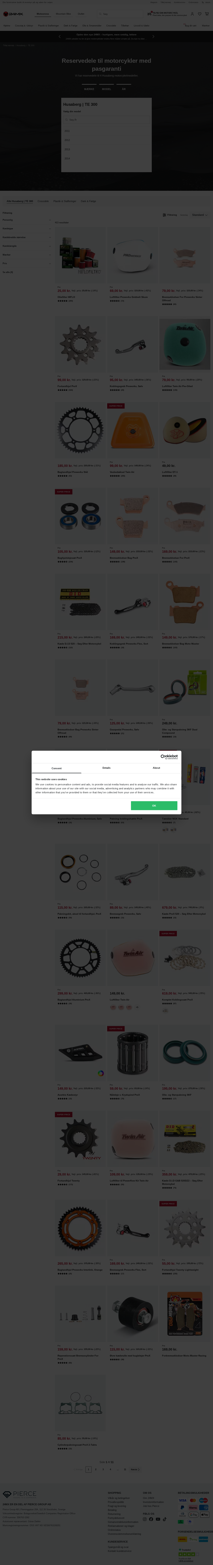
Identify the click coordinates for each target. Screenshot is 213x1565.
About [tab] (156, 767)
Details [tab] (107, 767)
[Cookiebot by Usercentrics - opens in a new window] (163, 756)
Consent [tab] (57, 768)
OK (154, 805)
